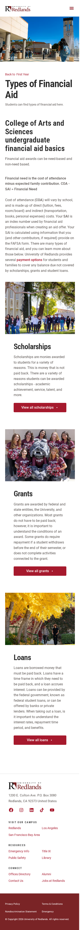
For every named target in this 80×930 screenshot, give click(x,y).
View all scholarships (37, 407)
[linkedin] (31, 810)
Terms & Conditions (52, 904)
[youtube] (52, 810)
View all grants (37, 571)
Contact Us (16, 880)
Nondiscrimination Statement (21, 911)
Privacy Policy (12, 904)
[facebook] (11, 810)
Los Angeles (50, 828)
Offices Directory (20, 874)
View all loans (37, 740)
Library (46, 857)
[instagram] (21, 810)
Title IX (46, 851)
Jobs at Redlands (53, 880)
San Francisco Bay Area (24, 835)
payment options (30, 260)
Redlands (15, 828)
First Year (17, 74)
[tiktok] (41, 810)
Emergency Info (19, 851)
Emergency (48, 911)
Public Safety (17, 857)
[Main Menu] (71, 8)
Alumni (46, 874)
